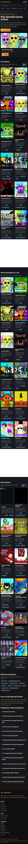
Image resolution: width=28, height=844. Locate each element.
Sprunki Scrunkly (19, 198)
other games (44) (13, 683)
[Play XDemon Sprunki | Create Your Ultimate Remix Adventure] (7, 586)
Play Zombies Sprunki (18, 505)
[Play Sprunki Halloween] (7, 104)
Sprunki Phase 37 (5, 198)
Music (6, 93)
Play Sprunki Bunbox (20, 227)
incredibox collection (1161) (14, 681)
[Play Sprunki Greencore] (7, 131)
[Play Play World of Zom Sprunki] (7, 648)
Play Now (5, 54)
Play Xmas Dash (19, 565)
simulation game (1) (14, 688)
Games (8, 8)
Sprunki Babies (19, 113)
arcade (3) (10, 685)
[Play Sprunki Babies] (21, 104)
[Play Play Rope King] (7, 429)
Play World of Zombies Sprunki (19, 627)
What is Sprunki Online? (9, 711)
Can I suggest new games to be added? (13, 753)
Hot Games (3, 808)
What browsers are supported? (11, 726)
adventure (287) (4, 683)
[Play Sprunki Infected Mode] (21, 130)
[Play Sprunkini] (21, 429)
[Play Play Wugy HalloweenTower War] (21, 586)
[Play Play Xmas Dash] (21, 556)
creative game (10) (5, 690)
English (2, 823)
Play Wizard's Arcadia (21, 657)
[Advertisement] (14, 253)
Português (3, 828)
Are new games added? (9, 748)
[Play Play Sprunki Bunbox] (21, 218)
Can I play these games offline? (11, 772)
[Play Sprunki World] (21, 160)
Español (3, 825)
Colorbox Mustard (6, 85)
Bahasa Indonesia (5, 832)
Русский (3, 830)
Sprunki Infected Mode (19, 140)
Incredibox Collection (20, 93)
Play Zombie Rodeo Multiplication (6, 535)
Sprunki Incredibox (20, 84)
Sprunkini (17, 438)
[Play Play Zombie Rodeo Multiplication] (7, 526)
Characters (14, 8)
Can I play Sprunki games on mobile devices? (14, 740)
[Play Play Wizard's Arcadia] (21, 648)
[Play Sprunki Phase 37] (7, 189)
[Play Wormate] (7, 618)
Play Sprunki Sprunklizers (4, 408)
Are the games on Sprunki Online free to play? (12, 721)
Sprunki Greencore (6, 141)
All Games (3, 805)
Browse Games (5, 30)
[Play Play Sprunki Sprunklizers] (7, 399)
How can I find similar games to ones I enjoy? (14, 764)
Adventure (23, 176)
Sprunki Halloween (6, 113)
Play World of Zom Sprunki (6, 657)
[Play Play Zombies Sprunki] (21, 496)
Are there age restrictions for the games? (13, 781)
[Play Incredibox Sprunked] (7, 160)
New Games (4, 810)
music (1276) (4, 681)
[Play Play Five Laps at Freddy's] (7, 218)
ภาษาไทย (3, 834)
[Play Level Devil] (21, 399)
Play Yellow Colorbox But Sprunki (20, 535)
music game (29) (4, 688)
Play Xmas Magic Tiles (5, 566)
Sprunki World (19, 169)
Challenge (18, 149)
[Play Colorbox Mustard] (7, 75)
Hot (25, 8)
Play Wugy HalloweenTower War (20, 596)
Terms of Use (4, 817)
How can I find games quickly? (10, 735)
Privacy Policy (4, 815)
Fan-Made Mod (5, 607)
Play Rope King (5, 438)
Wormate (3, 627)
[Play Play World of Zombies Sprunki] (21, 618)
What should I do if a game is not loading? (13, 744)
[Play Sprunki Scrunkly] (21, 189)
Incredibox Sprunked (6, 169)
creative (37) (21, 683)
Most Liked (3, 818)
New (20, 8)
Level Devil (18, 408)
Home (2, 8)
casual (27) (3, 685)
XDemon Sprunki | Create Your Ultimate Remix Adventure (6, 596)
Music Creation (5, 604)
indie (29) (24, 685)
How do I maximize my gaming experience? (14, 777)
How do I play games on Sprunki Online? (13, 716)
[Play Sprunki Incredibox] (14, 40)
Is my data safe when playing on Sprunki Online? (12, 758)
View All (24, 65)
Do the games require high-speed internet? (14, 768)
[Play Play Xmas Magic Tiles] (7, 556)
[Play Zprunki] (11, 497)
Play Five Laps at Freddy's (5, 228)
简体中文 (3, 826)
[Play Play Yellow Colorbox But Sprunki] (21, 526)
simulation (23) (17, 685)
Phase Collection (5, 207)
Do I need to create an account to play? (13, 731)
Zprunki (3, 507)
